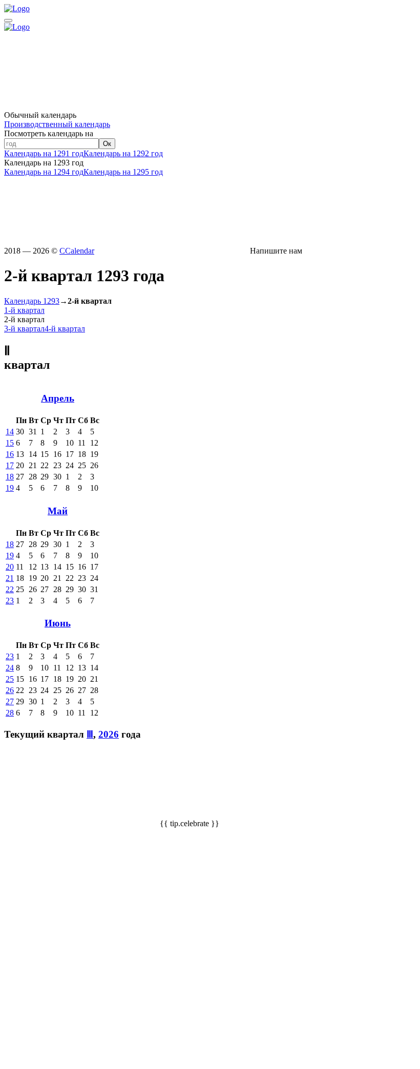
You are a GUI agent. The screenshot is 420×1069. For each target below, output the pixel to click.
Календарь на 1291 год (43, 153)
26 (10, 690)
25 (10, 679)
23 (10, 600)
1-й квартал (24, 310)
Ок (107, 144)
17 (10, 465)
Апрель (57, 398)
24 (10, 667)
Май (58, 511)
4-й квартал (65, 328)
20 (10, 566)
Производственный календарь (57, 124)
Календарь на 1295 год (123, 171)
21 (10, 578)
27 (10, 701)
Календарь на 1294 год (43, 171)
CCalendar (76, 250)
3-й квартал (24, 328)
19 (10, 488)
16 (10, 454)
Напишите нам (275, 250)
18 (10, 476)
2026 (108, 734)
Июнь (58, 623)
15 (10, 442)
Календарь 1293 (31, 301)
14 (10, 431)
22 (10, 589)
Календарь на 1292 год (123, 153)
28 (10, 712)
